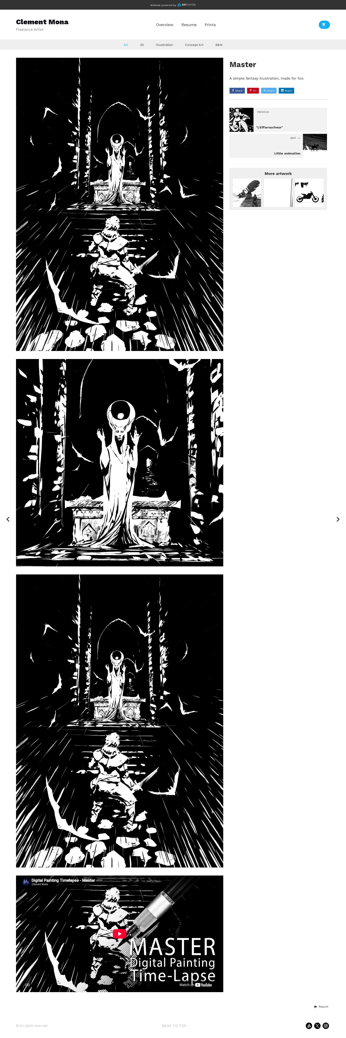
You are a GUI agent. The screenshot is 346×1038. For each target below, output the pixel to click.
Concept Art (194, 45)
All (126, 45)
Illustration (164, 45)
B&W (218, 45)
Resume (189, 24)
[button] (321, 1006)
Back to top (174, 1026)
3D (142, 45)
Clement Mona (42, 22)
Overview (164, 24)
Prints (210, 24)
